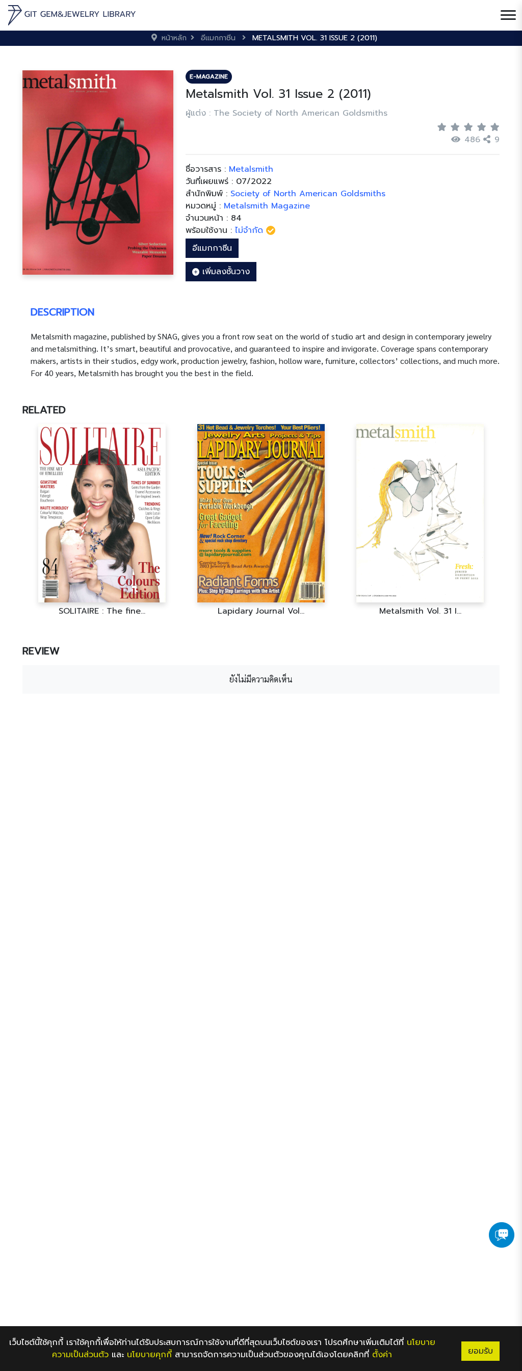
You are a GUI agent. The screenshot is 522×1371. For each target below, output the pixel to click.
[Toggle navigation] (508, 15)
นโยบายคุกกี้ (149, 1355)
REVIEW (41, 651)
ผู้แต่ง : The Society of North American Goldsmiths (286, 113)
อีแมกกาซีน (212, 248)
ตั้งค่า (382, 1355)
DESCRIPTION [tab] (62, 312)
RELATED (44, 410)
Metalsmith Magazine (267, 206)
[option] (102, 520)
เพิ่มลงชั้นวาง (224, 272)
